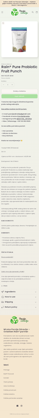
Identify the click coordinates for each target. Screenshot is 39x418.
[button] (2, 12)
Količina (3, 81)
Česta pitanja (8, 382)
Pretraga (7, 370)
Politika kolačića (9, 394)
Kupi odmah (19, 96)
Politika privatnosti (10, 390)
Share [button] (5, 286)
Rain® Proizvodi (9, 374)
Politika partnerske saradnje (13, 398)
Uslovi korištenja (9, 386)
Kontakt (6, 378)
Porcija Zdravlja (16, 414)
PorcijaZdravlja (24, 116)
